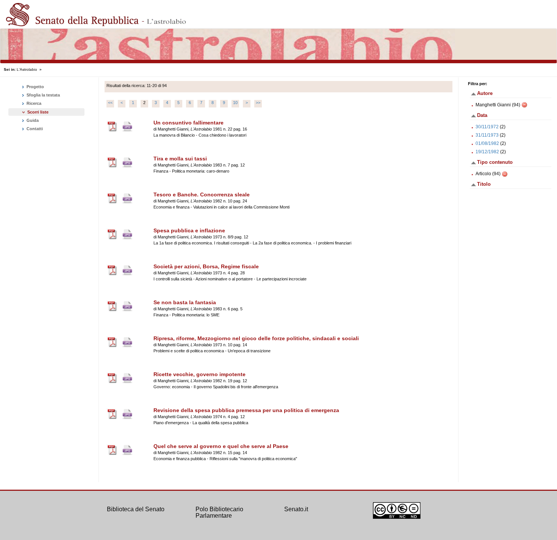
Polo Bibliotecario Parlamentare (219, 512)
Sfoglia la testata (42, 95)
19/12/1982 (487, 151)
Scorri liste (38, 112)
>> (258, 102)
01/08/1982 (487, 143)
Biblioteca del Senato (135, 509)
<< (110, 102)
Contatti (34, 128)
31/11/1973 (487, 135)
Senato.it (296, 509)
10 (235, 102)
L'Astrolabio (27, 69)
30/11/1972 (487, 126)
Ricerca (33, 103)
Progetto (34, 86)
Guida (32, 120)
